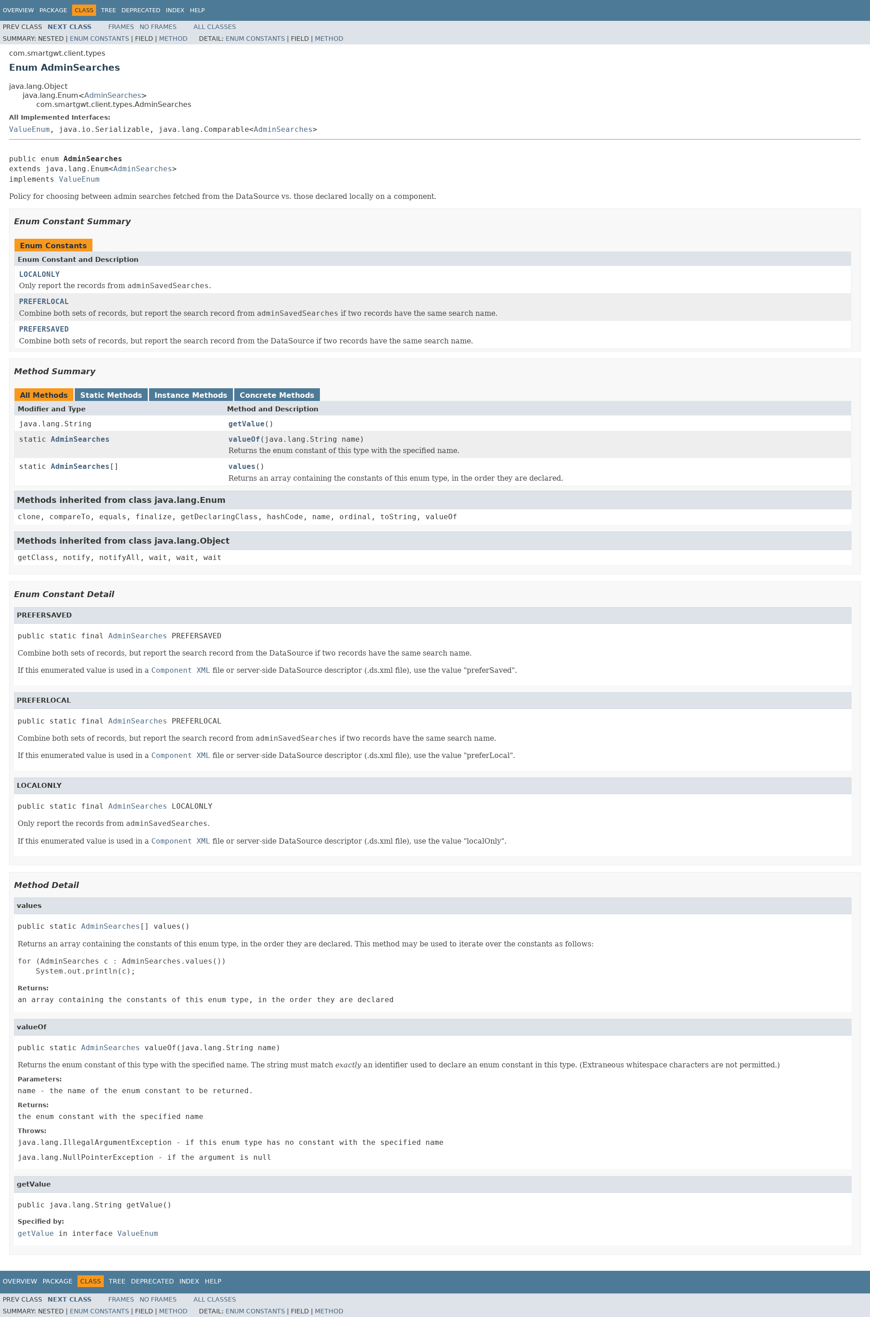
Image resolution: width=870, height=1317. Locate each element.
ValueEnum (29, 129)
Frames (121, 26)
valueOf (244, 439)
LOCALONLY (39, 274)
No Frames (158, 26)
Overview (18, 10)
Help (197, 10)
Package (53, 10)
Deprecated (140, 10)
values (242, 466)
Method (173, 38)
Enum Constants (99, 38)
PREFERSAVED (44, 329)
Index (175, 10)
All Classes (214, 26)
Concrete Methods (277, 395)
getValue (246, 424)
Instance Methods (191, 395)
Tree (108, 10)
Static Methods (111, 395)
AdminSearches (112, 95)
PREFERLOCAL (44, 301)
